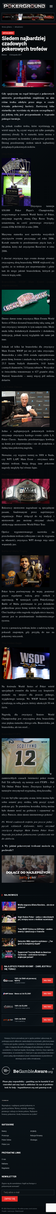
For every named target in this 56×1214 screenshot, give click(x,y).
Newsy (4, 1131)
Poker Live (5, 1144)
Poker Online (6, 1140)
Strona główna (7, 27)
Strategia (33, 1140)
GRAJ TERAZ (47, 980)
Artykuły (33, 1131)
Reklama (5, 1164)
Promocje (5, 1135)
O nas (4, 1159)
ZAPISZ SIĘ (9, 1198)
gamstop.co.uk (45, 1087)
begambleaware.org (26, 1087)
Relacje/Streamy (36, 1135)
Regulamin (5, 1168)
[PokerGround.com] (24, 6)
